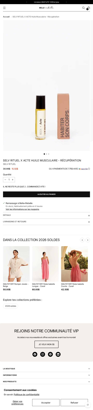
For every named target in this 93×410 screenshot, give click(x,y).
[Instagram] (42, 354)
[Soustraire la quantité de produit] (5, 179)
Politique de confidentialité (26, 394)
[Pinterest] (50, 354)
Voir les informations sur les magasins (22, 209)
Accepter (45, 402)
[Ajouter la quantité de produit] (12, 179)
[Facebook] (34, 354)
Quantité (7, 174)
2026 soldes (10, 306)
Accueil (6, 17)
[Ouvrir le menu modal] (4, 7)
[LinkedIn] (58, 354)
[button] (69, 169)
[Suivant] (66, 2)
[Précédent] (26, 2)
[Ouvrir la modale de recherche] (83, 7)
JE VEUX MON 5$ (46, 344)
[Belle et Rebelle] (46, 8)
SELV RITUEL (9, 164)
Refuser (74, 402)
